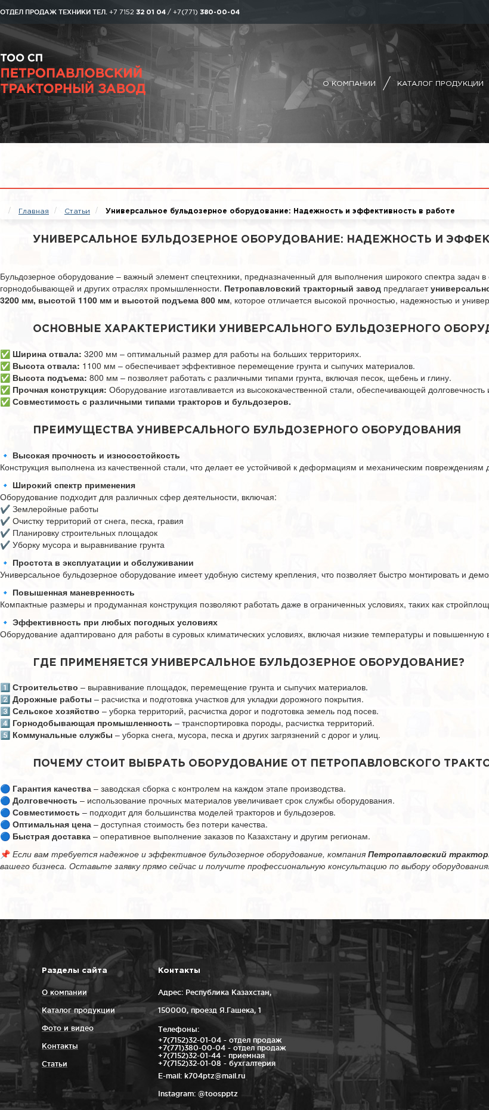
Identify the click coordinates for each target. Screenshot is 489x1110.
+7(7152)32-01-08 (189, 1063)
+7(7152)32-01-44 (189, 1055)
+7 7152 (137, 12)
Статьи (54, 1064)
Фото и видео (68, 1028)
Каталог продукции (440, 83)
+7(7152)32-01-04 (189, 1040)
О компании (349, 83)
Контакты (60, 1046)
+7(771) (206, 12)
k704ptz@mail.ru (214, 1076)
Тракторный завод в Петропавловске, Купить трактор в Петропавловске (104, 74)
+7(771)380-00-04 (191, 1048)
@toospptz (218, 1093)
